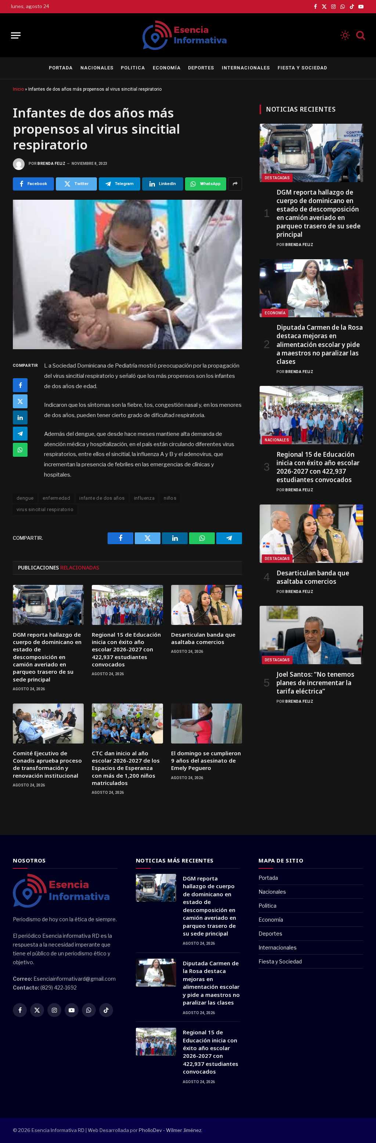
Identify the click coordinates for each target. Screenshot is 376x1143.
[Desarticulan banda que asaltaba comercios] (206, 605)
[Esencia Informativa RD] (188, 35)
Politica (133, 67)
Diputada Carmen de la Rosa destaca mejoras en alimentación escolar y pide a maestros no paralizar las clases (319, 344)
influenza (144, 498)
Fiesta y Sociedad (302, 67)
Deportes (201, 67)
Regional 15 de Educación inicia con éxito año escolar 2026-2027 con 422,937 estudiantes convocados (126, 649)
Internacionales (246, 67)
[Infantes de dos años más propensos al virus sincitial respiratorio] (127, 275)
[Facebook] (20, 385)
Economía (167, 67)
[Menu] (16, 35)
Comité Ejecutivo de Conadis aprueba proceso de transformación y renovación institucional (47, 764)
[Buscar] (360, 35)
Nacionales (96, 67)
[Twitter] (20, 401)
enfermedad (56, 498)
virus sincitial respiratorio (45, 509)
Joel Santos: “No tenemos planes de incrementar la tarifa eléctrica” (315, 682)
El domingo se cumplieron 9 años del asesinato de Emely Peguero (206, 760)
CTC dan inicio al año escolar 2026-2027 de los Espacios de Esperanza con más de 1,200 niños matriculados (126, 768)
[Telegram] (20, 434)
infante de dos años (101, 498)
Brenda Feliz (51, 164)
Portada (61, 67)
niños (170, 498)
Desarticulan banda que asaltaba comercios (203, 638)
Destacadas (277, 178)
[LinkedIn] (20, 417)
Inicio (18, 89)
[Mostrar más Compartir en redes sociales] (235, 184)
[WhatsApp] (20, 450)
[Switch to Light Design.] (345, 35)
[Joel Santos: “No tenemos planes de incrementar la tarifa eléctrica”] (311, 635)
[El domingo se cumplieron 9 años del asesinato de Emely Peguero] (206, 723)
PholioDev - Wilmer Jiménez (170, 1130)
